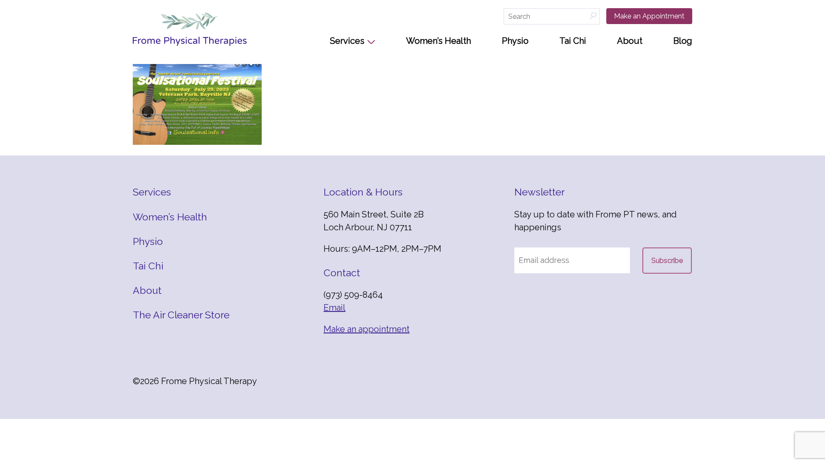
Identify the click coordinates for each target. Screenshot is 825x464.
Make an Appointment (649, 16)
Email (334, 307)
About (629, 41)
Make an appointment (366, 329)
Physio (515, 41)
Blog (682, 41)
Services (347, 41)
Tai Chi (572, 41)
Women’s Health (438, 41)
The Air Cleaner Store (181, 315)
